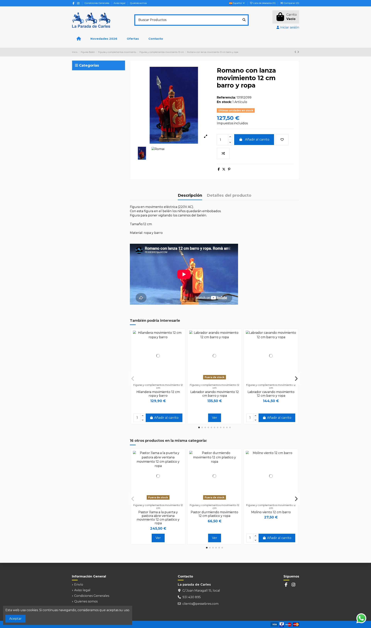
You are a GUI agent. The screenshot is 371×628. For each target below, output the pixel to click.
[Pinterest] (229, 169)
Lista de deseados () (264, 3)
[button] (199, 427)
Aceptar (15, 618)
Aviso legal (120, 3)
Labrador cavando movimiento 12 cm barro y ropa (271, 393)
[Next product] (298, 52)
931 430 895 (191, 597)
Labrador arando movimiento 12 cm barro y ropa (214, 393)
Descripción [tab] (190, 195)
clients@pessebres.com (200, 604)
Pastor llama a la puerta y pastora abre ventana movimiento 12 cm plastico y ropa (158, 517)
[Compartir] (219, 169)
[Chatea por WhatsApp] (361, 618)
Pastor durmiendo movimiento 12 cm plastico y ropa (214, 514)
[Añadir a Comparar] (223, 153)
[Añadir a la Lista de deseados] (282, 139)
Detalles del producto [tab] (229, 195)
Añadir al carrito (257, 139)
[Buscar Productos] (244, 20)
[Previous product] (295, 52)
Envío (78, 584)
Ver (214, 418)
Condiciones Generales (97, 3)
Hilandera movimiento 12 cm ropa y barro (158, 393)
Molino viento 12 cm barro (271, 512)
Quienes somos (138, 3)
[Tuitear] (223, 169)
